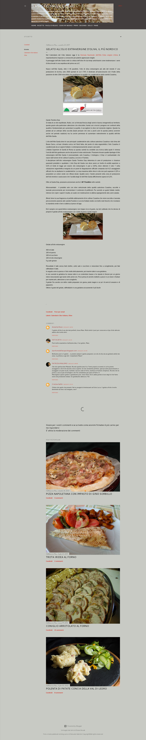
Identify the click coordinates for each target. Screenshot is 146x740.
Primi (76, 26)
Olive (25, 55)
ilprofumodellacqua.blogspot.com (64, 350)
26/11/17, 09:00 (73, 363)
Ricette (40, 26)
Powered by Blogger (74, 726)
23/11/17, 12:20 (67, 340)
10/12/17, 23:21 (68, 384)
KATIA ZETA (56, 340)
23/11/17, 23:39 (82, 351)
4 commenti (58, 498)
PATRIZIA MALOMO (59, 363)
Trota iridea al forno (61, 557)
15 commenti (59, 630)
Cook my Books (65, 26)
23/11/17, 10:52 (68, 327)
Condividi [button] (26, 45)
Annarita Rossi (57, 327)
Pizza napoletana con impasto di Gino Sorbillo (79, 494)
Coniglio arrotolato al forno (67, 626)
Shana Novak (80, 730)
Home (33, 26)
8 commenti (58, 693)
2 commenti (58, 561)
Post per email (59, 312)
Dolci (90, 26)
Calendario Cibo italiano (31, 53)
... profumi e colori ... (54, 6)
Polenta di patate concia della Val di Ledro (76, 688)
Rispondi (55, 335)
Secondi (83, 26)
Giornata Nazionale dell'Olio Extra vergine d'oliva (99, 55)
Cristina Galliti (57, 384)
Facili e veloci (51, 26)
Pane (96, 26)
